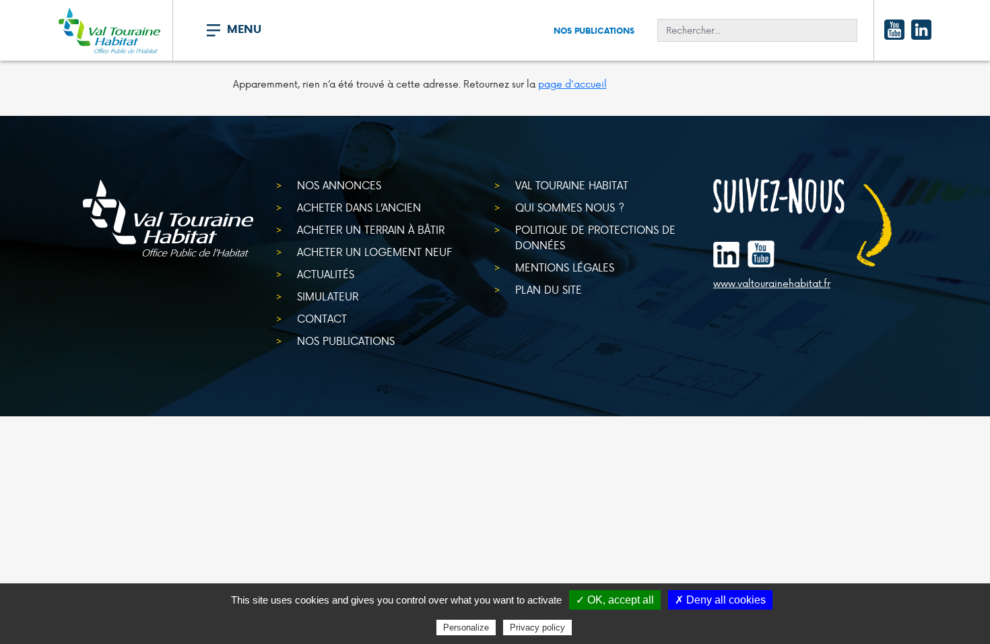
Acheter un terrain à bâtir (370, 229)
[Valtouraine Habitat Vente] (109, 30)
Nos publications (594, 30)
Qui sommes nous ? (569, 207)
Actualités (325, 274)
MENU (244, 29)
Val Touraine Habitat (571, 185)
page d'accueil (572, 84)
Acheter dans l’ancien (359, 207)
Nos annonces (339, 185)
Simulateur (327, 296)
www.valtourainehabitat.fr (771, 283)
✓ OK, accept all (615, 600)
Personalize (466, 627)
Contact (322, 318)
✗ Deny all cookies (720, 600)
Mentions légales (564, 267)
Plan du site (548, 289)
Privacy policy (537, 627)
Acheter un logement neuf (374, 251)
